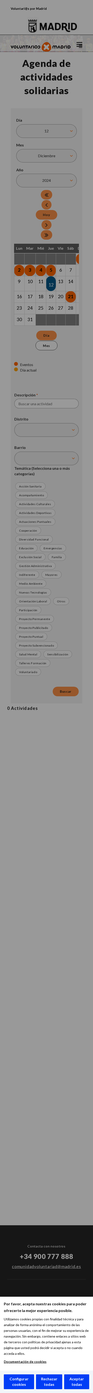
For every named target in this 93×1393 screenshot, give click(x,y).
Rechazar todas (49, 1382)
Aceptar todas (76, 1382)
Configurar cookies (19, 1382)
